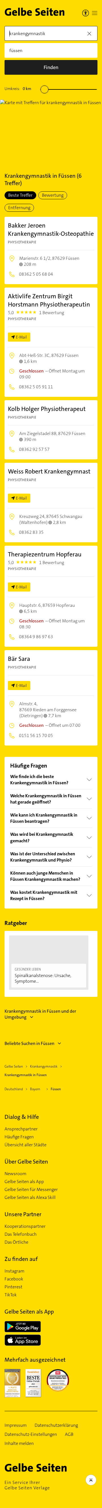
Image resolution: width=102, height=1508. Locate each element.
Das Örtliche (16, 1242)
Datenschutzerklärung (56, 1425)
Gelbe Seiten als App (24, 1181)
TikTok (11, 1295)
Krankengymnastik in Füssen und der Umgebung (40, 1014)
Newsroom (15, 1174)
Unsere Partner (23, 1214)
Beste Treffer (20, 195)
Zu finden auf (21, 1259)
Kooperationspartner (25, 1226)
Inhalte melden (19, 1443)
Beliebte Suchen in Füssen (29, 1043)
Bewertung (52, 195)
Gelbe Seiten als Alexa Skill (30, 1197)
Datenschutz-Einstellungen (31, 1434)
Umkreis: (18, 88)
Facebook (14, 1279)
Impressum (16, 1425)
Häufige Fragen (19, 1137)
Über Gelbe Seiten (26, 1161)
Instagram (14, 1271)
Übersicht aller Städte (25, 1145)
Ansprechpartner (21, 1129)
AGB (69, 1434)
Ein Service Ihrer (27, 1485)
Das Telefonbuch (21, 1234)
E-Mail (21, 337)
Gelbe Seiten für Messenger (31, 1189)
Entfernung (19, 208)
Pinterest (13, 1287)
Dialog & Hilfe (22, 1117)
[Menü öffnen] (94, 13)
